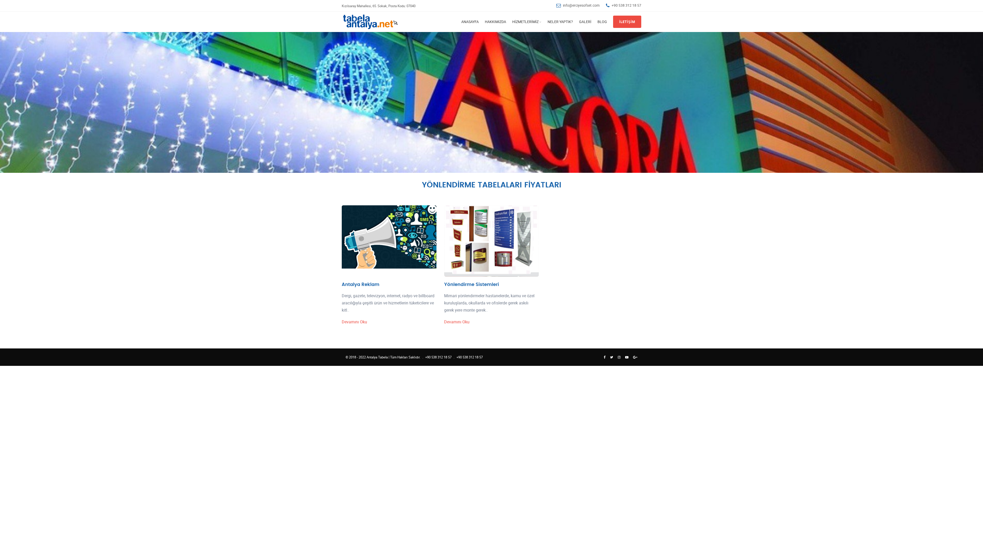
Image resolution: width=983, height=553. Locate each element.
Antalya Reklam (360, 284)
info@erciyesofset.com (581, 5)
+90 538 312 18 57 (626, 5)
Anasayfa (470, 21)
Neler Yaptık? (560, 21)
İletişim (627, 21)
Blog (602, 21)
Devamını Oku (354, 322)
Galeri (585, 21)
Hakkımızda (495, 21)
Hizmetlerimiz (525, 21)
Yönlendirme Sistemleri (471, 284)
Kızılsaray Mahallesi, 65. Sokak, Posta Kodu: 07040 (378, 6)
